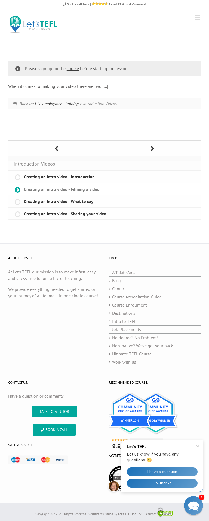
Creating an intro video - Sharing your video (65, 213)
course (73, 68)
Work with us (124, 362)
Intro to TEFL (124, 321)
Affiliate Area (124, 272)
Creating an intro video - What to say (58, 201)
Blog (116, 280)
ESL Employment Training (57, 103)
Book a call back (77, 4)
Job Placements (126, 329)
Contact (119, 288)
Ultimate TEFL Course (132, 354)
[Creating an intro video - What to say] (152, 148)
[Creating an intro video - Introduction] (56, 148)
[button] (193, 505)
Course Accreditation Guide (137, 297)
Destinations (123, 313)
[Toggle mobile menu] (198, 17)
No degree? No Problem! (135, 337)
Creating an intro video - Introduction (59, 176)
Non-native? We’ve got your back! (143, 345)
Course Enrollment (129, 305)
